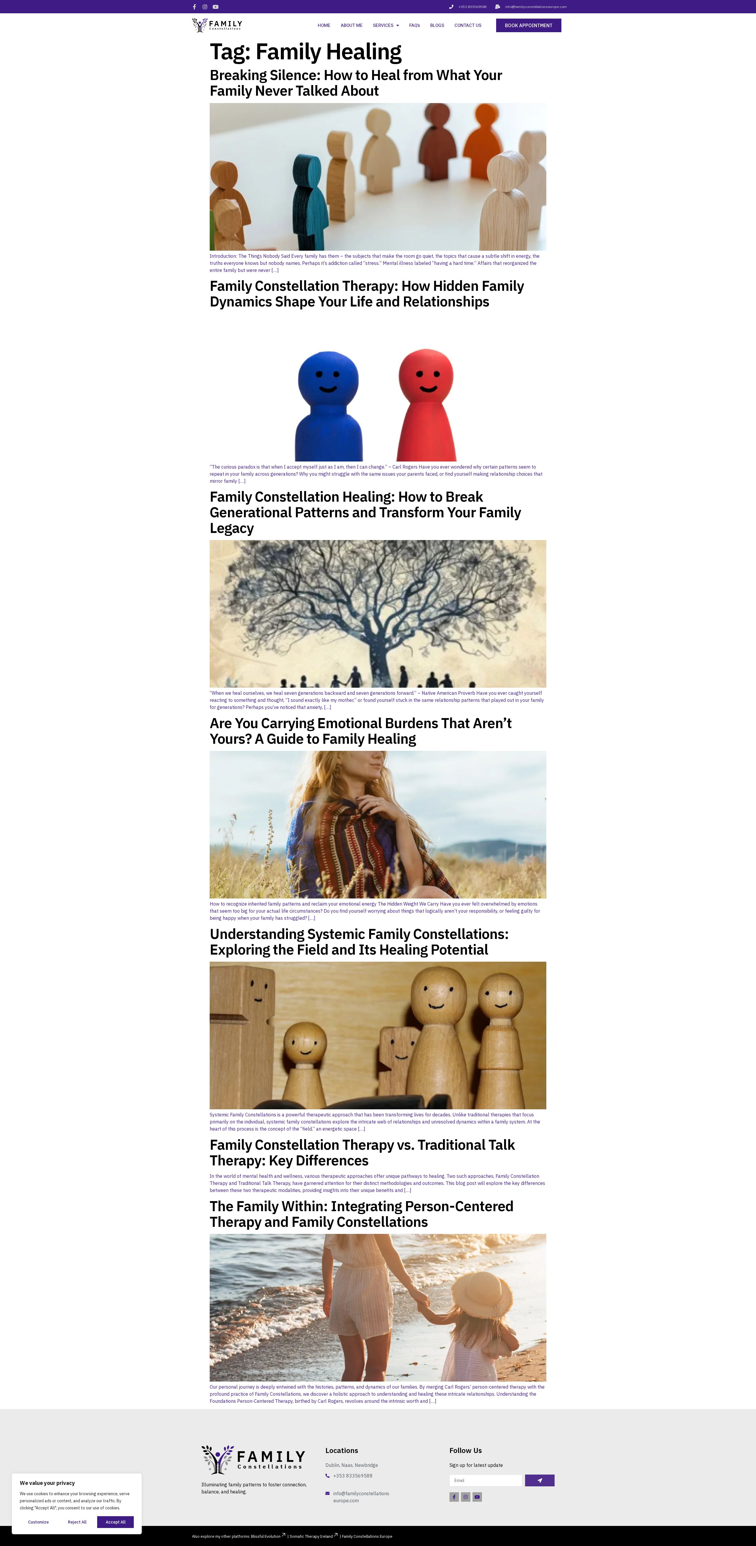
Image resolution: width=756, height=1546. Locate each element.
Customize (38, 1522)
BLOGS (437, 25)
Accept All (116, 1522)
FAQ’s (414, 25)
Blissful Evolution (266, 1536)
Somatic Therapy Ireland (311, 1536)
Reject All (77, 1522)
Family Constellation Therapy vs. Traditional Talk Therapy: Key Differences (362, 1152)
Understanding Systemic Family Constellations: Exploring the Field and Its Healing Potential (359, 941)
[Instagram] (205, 6)
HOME (324, 25)
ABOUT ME (352, 25)
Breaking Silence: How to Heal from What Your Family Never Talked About (356, 83)
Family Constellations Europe (367, 1536)
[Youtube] (215, 6)
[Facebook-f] (194, 6)
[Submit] (540, 1480)
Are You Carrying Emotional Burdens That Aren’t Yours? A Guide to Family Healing (361, 731)
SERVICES (383, 25)
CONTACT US (467, 25)
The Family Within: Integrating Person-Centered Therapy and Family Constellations (362, 1214)
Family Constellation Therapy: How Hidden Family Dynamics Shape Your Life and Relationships (367, 293)
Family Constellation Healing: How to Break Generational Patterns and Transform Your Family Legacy (365, 512)
